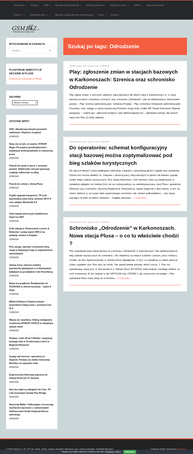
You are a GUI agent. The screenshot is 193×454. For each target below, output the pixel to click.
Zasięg (34, 5)
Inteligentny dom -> (39, 15)
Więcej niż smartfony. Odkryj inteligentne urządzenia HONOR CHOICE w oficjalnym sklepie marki (31, 323)
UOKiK (137, 5)
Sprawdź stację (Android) (67, 5)
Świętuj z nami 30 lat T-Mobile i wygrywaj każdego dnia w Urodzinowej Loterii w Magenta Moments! (30, 341)
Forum (101, 15)
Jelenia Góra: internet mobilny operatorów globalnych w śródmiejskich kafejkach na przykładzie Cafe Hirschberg (31, 268)
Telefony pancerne (94, 5)
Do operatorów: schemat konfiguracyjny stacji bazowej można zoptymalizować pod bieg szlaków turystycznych (120, 155)
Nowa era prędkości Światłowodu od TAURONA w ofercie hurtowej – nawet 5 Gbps (30, 286)
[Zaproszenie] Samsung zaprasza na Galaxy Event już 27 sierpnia (28, 376)
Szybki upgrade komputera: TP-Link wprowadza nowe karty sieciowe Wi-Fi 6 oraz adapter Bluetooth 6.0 (30, 198)
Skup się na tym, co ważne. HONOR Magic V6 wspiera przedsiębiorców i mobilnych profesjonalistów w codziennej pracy (31, 149)
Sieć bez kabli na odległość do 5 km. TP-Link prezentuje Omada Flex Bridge (30, 391)
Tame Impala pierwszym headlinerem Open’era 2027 (28, 215)
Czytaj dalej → (141, 197)
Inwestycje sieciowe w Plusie (25, 78)
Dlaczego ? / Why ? (113, 452)
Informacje (19, 5)
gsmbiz (91, 66)
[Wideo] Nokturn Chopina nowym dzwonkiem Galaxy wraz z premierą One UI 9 (30, 305)
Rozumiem (129, 452)
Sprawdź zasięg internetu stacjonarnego (74, 15)
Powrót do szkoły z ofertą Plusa (26, 184)
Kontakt (114, 15)
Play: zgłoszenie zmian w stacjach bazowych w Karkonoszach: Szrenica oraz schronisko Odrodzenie (123, 79)
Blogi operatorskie (155, 5)
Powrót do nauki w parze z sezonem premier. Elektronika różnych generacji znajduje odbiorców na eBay (29, 169)
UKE (46, 5)
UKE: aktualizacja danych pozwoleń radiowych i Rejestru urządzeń (28, 131)
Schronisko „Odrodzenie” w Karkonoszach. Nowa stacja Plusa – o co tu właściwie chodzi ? (124, 235)
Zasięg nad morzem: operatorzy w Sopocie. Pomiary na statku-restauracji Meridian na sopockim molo (29, 359)
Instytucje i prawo (118, 5)
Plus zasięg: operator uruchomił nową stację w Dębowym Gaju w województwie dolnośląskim (30, 250)
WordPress (182, 449)
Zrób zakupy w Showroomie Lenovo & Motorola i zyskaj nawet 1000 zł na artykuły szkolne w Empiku (29, 232)
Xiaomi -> (18, 15)
